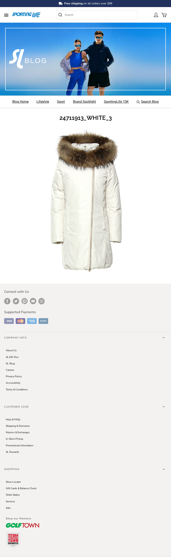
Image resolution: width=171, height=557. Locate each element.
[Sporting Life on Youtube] (33, 301)
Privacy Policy (14, 376)
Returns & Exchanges (18, 432)
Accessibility (13, 383)
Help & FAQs (13, 419)
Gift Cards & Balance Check (21, 488)
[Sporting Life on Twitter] (16, 301)
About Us (11, 350)
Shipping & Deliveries (18, 426)
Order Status (13, 494)
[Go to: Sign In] (156, 14)
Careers (10, 370)
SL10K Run (12, 357)
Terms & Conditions (17, 389)
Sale (8, 508)
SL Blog (10, 363)
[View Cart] (164, 14)
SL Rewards (12, 452)
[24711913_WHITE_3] (85, 200)
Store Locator (13, 482)
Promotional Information (19, 445)
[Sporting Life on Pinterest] (24, 301)
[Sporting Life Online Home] (26, 14)
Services (10, 501)
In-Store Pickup (14, 438)
